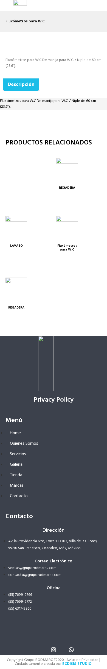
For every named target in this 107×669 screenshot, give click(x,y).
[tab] (21, 84)
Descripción (21, 85)
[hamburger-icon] (80, 5)
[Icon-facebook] (35, 649)
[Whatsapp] (71, 649)
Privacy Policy (53, 400)
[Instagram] (53, 649)
